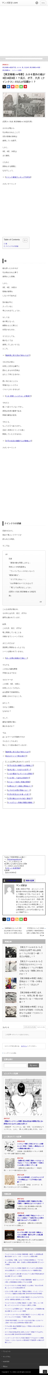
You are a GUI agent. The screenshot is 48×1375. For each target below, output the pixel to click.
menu (43, 3)
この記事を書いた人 (13, 880)
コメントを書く (17, 70)
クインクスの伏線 (12, 246)
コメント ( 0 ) (41, 1027)
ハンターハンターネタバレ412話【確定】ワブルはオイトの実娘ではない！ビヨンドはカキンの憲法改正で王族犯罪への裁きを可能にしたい (24, 1340)
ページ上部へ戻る (45, 1372)
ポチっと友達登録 (13, 868)
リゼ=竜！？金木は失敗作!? (18, 778)
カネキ (19, 67)
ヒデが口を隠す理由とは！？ (19, 790)
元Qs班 (26, 67)
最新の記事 (30, 880)
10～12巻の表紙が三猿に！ (16, 658)
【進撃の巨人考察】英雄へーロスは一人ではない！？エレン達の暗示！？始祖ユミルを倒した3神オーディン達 (30, 1163)
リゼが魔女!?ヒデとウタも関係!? (20, 774)
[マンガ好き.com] (11, 2)
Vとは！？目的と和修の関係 (19, 782)
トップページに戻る (10, 1053)
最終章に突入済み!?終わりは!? (18, 355)
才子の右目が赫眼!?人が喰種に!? (18, 441)
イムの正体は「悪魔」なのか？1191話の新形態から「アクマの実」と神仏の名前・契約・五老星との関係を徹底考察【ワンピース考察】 (24, 1262)
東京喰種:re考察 (35, 67)
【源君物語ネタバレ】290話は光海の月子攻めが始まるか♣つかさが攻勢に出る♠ (13, 930)
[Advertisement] (24, 31)
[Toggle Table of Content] (24, 240)
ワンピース (6, 1351)
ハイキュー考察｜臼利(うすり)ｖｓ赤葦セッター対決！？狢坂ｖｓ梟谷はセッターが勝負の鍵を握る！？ (30, 1146)
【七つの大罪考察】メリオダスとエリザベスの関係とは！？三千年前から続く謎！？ (30, 1179)
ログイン (24, 1046)
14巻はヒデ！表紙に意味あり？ (20, 786)
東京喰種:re (6, 70)
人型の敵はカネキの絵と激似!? (20, 798)
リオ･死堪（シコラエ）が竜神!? (18, 396)
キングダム (6, 1356)
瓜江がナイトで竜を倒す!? (16, 756)
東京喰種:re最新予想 (9, 67)
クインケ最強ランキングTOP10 (18, 177)
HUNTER (6, 1361)
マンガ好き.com (14, 1372)
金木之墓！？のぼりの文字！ (19, 770)
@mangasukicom (14, 859)
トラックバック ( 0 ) (30, 1027)
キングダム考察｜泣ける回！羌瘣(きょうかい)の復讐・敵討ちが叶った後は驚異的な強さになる (30, 1235)
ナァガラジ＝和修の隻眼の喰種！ (21, 802)
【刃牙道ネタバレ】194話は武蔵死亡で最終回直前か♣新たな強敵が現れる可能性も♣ (35, 931)
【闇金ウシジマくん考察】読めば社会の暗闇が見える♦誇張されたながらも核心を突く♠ (23, 1122)
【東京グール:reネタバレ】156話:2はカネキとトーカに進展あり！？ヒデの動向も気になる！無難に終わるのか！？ (31, 967)
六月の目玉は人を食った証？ (19, 794)
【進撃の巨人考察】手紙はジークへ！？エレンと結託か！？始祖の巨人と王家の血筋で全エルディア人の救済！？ (30, 1218)
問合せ (5, 1366)
